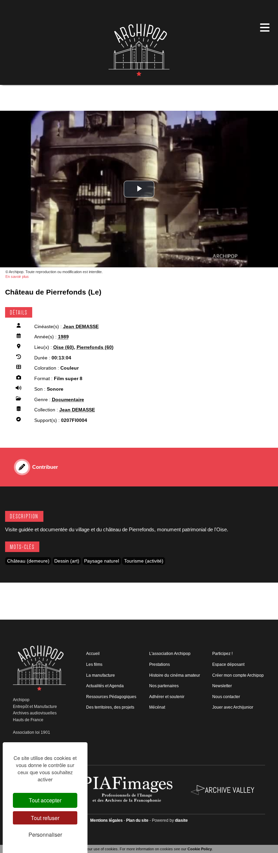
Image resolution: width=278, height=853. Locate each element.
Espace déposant (228, 664)
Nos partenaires (164, 685)
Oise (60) (63, 347)
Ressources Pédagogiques (111, 696)
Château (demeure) (28, 561)
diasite (181, 820)
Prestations (159, 664)
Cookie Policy (199, 849)
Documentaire (68, 399)
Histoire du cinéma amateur (174, 675)
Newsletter (222, 685)
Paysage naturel (101, 561)
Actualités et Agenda (105, 685)
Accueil (93, 653)
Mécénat (157, 707)
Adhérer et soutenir (166, 696)
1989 (63, 336)
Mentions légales (106, 820)
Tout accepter (45, 800)
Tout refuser (45, 818)
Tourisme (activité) (143, 561)
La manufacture (100, 675)
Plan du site (137, 820)
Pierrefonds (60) (95, 347)
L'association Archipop (170, 653)
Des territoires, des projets (110, 707)
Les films (94, 664)
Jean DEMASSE (81, 326)
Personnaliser (45, 834)
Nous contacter (226, 696)
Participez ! (222, 653)
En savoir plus (17, 276)
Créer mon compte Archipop (238, 675)
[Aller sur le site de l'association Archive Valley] (128, 789)
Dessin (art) (66, 561)
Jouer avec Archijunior (232, 707)
